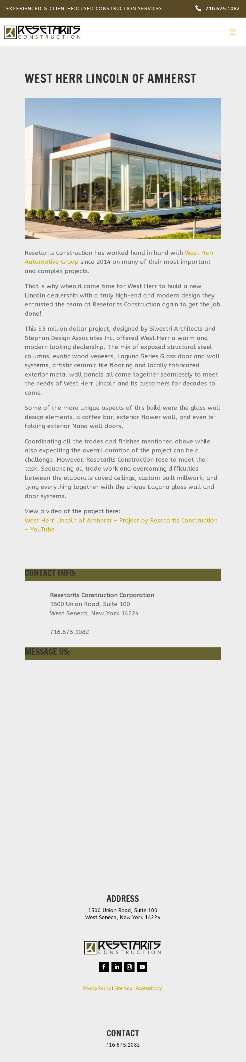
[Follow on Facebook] (104, 967)
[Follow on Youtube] (142, 967)
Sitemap (123, 988)
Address (123, 899)
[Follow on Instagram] (129, 967)
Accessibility (149, 988)
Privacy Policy (97, 988)
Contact (123, 1033)
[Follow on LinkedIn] (116, 967)
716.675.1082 (222, 8)
